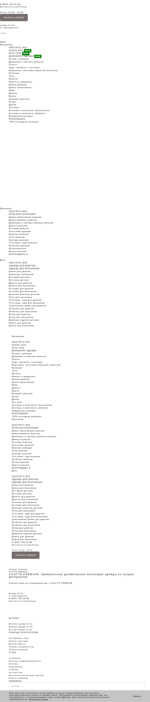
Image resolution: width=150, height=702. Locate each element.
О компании (15, 658)
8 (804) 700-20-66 (10, 4)
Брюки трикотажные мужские (25, 217)
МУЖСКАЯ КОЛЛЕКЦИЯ (22, 214)
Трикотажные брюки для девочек (27, 305)
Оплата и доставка (18, 641)
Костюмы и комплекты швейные (27, 113)
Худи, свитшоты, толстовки (24, 67)
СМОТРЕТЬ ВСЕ (18, 47)
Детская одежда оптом (20, 630)
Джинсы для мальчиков (22, 285)
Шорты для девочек (20, 323)
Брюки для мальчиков (21, 274)
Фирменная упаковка (21, 116)
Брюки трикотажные (20, 87)
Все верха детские (19, 277)
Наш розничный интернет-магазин (26, 675)
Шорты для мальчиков (21, 325)
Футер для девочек (19, 314)
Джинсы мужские (18, 225)
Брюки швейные (18, 84)
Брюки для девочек (20, 271)
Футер (12, 102)
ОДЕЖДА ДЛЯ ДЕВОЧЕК (22, 265)
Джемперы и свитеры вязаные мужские (31, 223)
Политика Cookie (38, 699)
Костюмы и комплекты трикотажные (29, 110)
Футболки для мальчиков (23, 311)
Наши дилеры (16, 667)
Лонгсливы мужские (20, 231)
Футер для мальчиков (21, 317)
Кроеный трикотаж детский (24, 294)
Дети (2, 260)
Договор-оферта (17, 644)
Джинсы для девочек (20, 283)
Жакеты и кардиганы (20, 82)
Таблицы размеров (18, 650)
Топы (12, 76)
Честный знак (16, 672)
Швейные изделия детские (24, 320)
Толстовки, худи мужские (23, 243)
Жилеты (13, 79)
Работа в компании (18, 678)
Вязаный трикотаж (19, 99)
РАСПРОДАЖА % (18, 254)
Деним (12, 104)
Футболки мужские (19, 245)
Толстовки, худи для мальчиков (27, 303)
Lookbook (13, 670)
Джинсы (13, 93)
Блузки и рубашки (19, 59)
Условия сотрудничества (21, 647)
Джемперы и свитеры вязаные (26, 62)
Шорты (12, 96)
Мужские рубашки (19, 234)
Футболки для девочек (21, 308)
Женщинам (6, 44)
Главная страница (18, 569)
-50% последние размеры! (24, 122)
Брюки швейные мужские (23, 220)
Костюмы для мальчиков (22, 291)
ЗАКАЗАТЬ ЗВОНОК (14, 17)
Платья (13, 64)
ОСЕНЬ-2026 (16, 50)
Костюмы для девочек (21, 288)
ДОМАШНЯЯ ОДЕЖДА (21, 56)
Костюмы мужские (19, 228)
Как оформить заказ (19, 638)
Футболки (14, 73)
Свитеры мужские (19, 240)
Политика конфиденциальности (25, 661)
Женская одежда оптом (21, 624)
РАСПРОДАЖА (17, 119)
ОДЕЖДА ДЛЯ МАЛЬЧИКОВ (24, 268)
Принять (137, 696)
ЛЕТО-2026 (15, 53)
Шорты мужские (18, 251)
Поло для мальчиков (20, 297)
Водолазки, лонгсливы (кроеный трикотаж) (33, 70)
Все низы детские (19, 280)
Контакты (13, 664)
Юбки (12, 90)
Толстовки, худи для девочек (25, 300)
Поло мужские (17, 237)
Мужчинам (6, 208)
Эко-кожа (14, 107)
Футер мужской (17, 248)
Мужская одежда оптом (20, 627)
